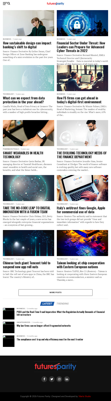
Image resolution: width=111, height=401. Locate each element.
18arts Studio (84, 396)
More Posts (56, 292)
